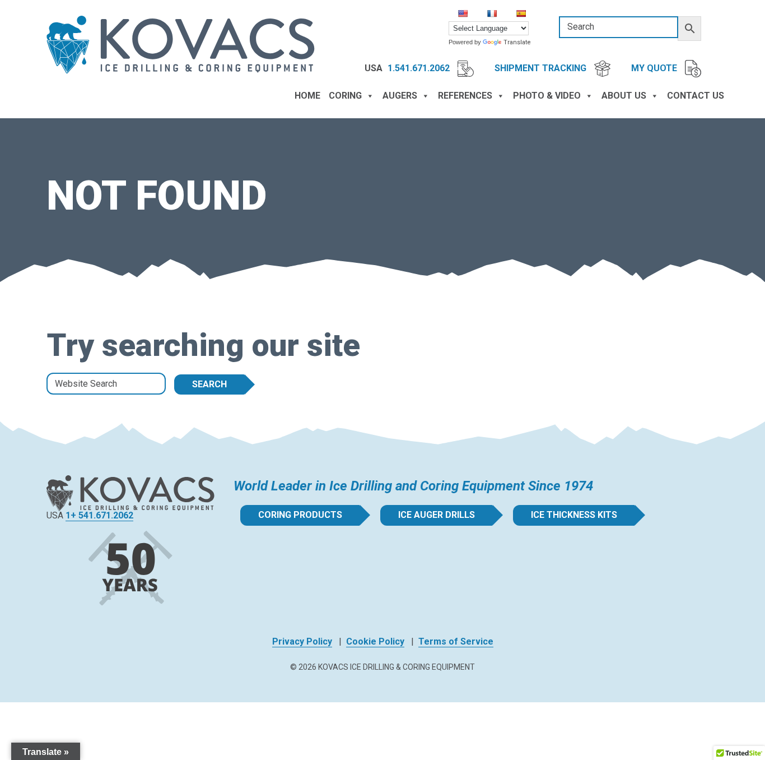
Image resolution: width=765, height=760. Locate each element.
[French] (492, 13)
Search (209, 384)
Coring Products (300, 514)
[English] (463, 13)
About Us (623, 95)
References (465, 95)
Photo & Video (547, 95)
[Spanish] (521, 13)
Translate (517, 42)
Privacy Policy (302, 641)
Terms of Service (455, 641)
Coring (345, 95)
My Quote (655, 68)
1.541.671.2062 (420, 68)
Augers (399, 95)
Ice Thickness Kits (574, 514)
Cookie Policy (375, 641)
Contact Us (695, 95)
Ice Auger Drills (436, 514)
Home (307, 95)
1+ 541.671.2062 (99, 515)
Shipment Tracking (542, 68)
